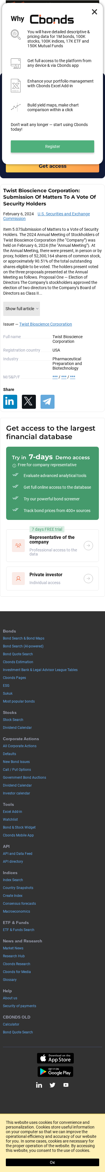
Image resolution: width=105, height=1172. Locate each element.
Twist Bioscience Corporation (45, 324)
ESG (6, 686)
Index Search (13, 880)
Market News (13, 948)
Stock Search (13, 720)
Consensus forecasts (19, 904)
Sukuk (8, 693)
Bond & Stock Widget (19, 827)
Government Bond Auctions (24, 777)
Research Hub (14, 956)
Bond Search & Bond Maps (23, 638)
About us (10, 998)
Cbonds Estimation (18, 662)
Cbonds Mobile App (18, 835)
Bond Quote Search (18, 654)
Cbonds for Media (17, 972)
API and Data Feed (17, 854)
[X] (29, 402)
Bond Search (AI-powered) (23, 646)
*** (55, 377)
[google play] (55, 1071)
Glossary (10, 980)
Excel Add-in (12, 812)
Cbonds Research (16, 964)
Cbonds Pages (14, 678)
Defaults (9, 754)
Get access (52, 166)
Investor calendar (16, 793)
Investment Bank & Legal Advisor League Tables (40, 670)
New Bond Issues (16, 762)
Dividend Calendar (17, 728)
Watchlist (10, 820)
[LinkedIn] (10, 402)
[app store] (55, 1058)
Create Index (12, 896)
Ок (52, 1162)
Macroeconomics (16, 911)
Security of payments (19, 1006)
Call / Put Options (17, 770)
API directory (13, 862)
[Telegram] (48, 402)
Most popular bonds (19, 701)
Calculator (11, 1024)
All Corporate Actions (19, 746)
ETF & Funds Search (18, 930)
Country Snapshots (18, 888)
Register (52, 146)
